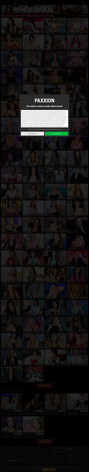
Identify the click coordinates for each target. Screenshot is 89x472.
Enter (56, 134)
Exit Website (32, 134)
